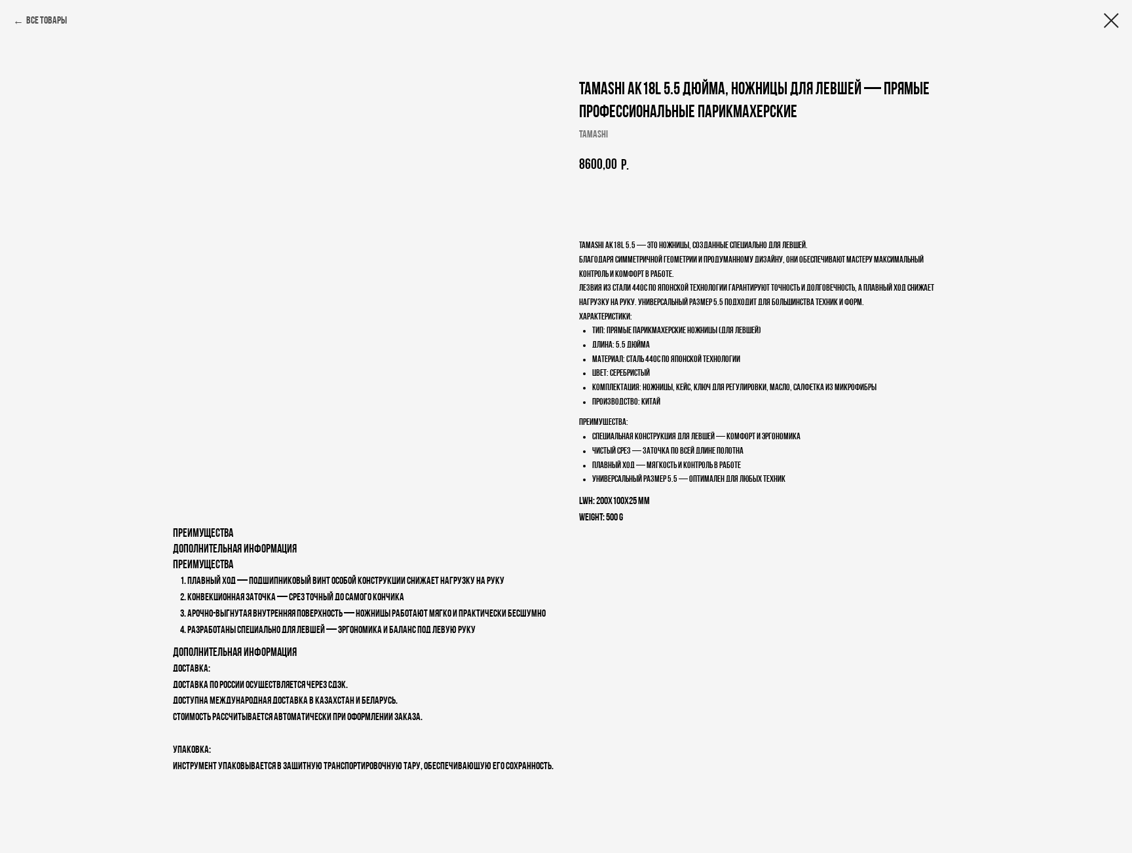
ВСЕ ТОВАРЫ (46, 21)
